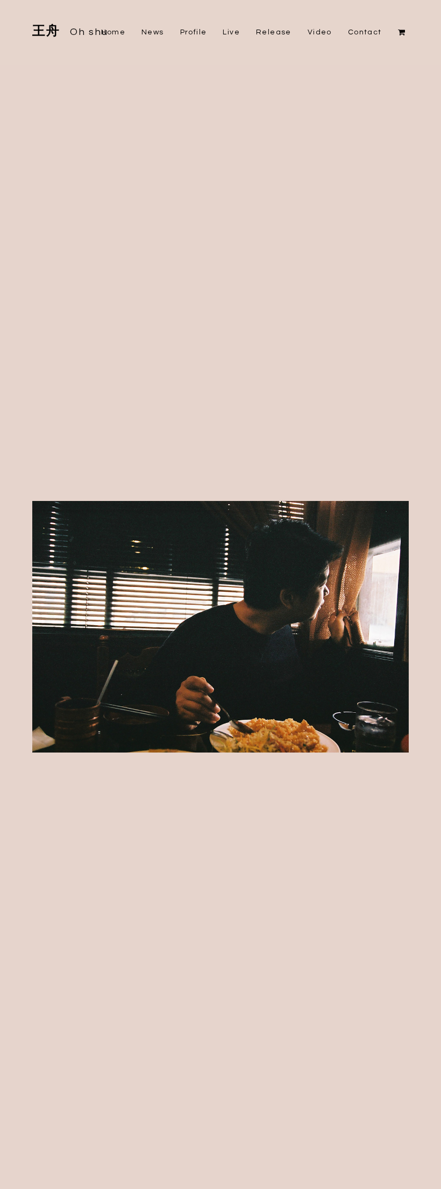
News (152, 32)
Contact (365, 32)
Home (113, 32)
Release (273, 32)
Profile (193, 32)
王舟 (70, 31)
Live (231, 32)
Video (320, 32)
